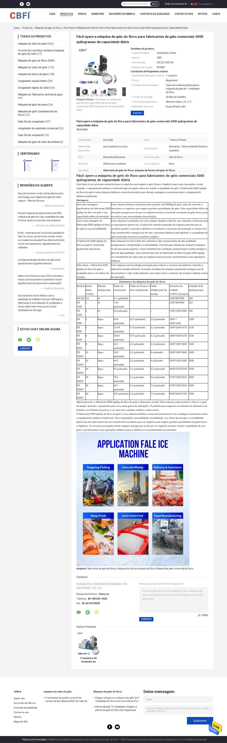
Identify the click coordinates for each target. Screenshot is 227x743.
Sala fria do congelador (31, 121)
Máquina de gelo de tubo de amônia (38, 141)
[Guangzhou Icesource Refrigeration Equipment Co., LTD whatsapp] (31, 340)
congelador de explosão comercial (38, 128)
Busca (155, 4)
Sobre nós (97, 14)
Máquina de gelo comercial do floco (174, 568)
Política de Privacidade (34, 739)
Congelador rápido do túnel (33, 87)
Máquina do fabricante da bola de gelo (40, 94)
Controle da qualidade (155, 14)
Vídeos (82, 14)
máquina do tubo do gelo (32, 43)
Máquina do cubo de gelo (32, 67)
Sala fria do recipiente (31, 135)
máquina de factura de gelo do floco (136, 568)
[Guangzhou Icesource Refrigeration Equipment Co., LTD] (20, 15)
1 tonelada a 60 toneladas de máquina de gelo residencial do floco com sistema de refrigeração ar (88, 660)
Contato (137, 113)
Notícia (202, 14)
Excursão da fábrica (122, 14)
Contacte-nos (183, 14)
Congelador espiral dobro (32, 81)
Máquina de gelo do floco (48, 28)
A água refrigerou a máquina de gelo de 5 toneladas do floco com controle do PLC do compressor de (117, 699)
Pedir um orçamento (176, 3)
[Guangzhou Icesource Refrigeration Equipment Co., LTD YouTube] (28, 4)
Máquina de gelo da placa (33, 104)
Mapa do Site (21, 721)
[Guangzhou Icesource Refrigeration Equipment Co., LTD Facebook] (22, 4)
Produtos (66, 14)
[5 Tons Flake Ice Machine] (95, 67)
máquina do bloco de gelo (33, 74)
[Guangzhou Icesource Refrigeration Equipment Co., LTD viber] (40, 340)
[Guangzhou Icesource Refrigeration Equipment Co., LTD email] (22, 340)
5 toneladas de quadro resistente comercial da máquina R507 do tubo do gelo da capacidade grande (66, 699)
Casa (52, 14)
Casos (216, 14)
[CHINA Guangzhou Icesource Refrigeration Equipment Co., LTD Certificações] (27, 165)
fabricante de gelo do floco (101, 568)
